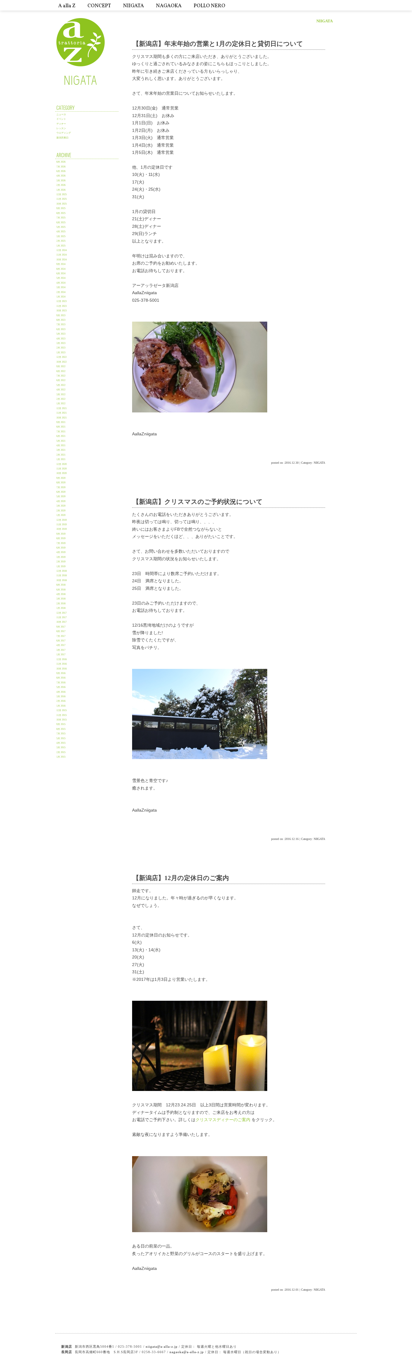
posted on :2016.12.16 (285, 839)
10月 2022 (61, 362)
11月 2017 (61, 617)
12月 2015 (61, 710)
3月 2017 (60, 650)
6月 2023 (60, 329)
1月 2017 (60, 654)
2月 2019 (60, 561)
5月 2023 (60, 333)
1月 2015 (60, 756)
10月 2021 (61, 417)
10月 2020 (61, 473)
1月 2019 (60, 566)
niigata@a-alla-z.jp (162, 1346)
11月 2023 (61, 306)
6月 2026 (60, 171)
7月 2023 (60, 324)
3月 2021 (60, 450)
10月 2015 (61, 719)
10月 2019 (61, 529)
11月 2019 (61, 524)
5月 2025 (60, 227)
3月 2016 (60, 696)
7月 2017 (60, 636)
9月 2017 (60, 626)
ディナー (61, 123)
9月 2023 (60, 315)
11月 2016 (61, 664)
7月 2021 (60, 431)
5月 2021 (60, 441)
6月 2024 (60, 273)
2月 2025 (60, 241)
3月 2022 (60, 394)
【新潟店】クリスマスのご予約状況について (198, 501)
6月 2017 (60, 640)
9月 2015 (60, 724)
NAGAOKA (169, 5)
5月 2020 (60, 496)
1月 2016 (60, 705)
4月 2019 (60, 552)
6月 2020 (60, 492)
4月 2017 (60, 645)
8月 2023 (60, 320)
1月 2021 (60, 459)
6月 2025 (60, 222)
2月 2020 (60, 510)
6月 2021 (60, 436)
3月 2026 (60, 180)
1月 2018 (60, 608)
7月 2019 (60, 543)
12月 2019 (61, 520)
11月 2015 (61, 715)
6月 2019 (60, 547)
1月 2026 (60, 190)
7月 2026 (60, 166)
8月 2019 (60, 538)
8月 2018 (60, 584)
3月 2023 (60, 343)
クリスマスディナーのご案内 (222, 1119)
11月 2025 (61, 199)
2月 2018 (60, 603)
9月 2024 (60, 264)
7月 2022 (60, 375)
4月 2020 (60, 501)
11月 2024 (61, 254)
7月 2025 (60, 217)
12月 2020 (61, 464)
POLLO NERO (209, 5)
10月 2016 (61, 668)
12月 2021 (61, 408)
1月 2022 (60, 403)
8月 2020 (60, 482)
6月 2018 (60, 589)
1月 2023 (60, 352)
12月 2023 (61, 301)
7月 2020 (60, 487)
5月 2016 (60, 687)
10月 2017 (61, 622)
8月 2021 (60, 426)
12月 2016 (61, 659)
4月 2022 (60, 389)
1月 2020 (60, 515)
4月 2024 (60, 282)
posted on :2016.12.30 (285, 462)
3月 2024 (60, 287)
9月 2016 (60, 673)
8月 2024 (60, 269)
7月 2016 (60, 682)
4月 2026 (60, 175)
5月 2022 (60, 385)
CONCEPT (99, 5)
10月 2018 (61, 580)
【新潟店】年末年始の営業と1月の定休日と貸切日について (218, 43)
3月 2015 (60, 747)
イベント (61, 119)
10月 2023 (61, 310)
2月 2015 (60, 752)
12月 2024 (61, 250)
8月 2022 (60, 371)
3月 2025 (60, 236)
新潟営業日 (62, 137)
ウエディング (63, 133)
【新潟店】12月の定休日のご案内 (181, 877)
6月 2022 (60, 380)
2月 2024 (60, 292)
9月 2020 (60, 478)
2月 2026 (60, 185)
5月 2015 (60, 738)
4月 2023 (60, 338)
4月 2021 (60, 445)
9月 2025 (60, 208)
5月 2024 (60, 278)
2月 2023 (60, 347)
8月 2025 (60, 213)
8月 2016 (60, 677)
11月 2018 (61, 575)
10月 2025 (61, 203)
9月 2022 (60, 366)
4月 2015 (60, 743)
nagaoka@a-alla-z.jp (187, 1352)
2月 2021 (60, 454)
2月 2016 (60, 701)
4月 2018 (60, 594)
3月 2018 (60, 598)
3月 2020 (60, 505)
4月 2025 (60, 231)
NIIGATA (133, 5)
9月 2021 (60, 422)
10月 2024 (61, 259)
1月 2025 (60, 245)
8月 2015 (60, 729)
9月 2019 (60, 534)
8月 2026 (60, 162)
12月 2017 (61, 613)
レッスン (61, 128)
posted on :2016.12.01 (285, 1289)
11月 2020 (61, 468)
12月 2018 (61, 571)
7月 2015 (60, 733)
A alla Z (66, 5)
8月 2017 (60, 631)
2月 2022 (60, 399)
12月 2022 (61, 357)
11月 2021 (61, 413)
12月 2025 (61, 194)
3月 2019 (60, 557)
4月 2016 (60, 692)
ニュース (61, 114)
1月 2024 (60, 296)
